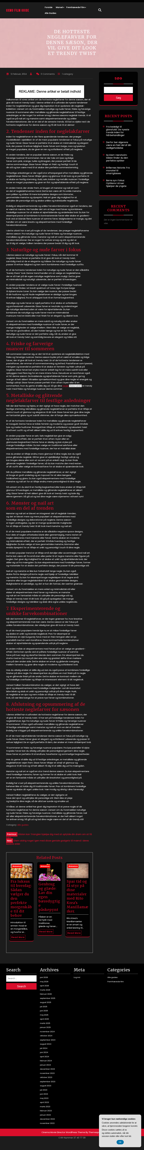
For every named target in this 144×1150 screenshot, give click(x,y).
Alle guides (50, 13)
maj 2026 (44, 981)
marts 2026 (45, 990)
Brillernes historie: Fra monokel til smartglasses (118, 170)
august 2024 (45, 1044)
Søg (118, 78)
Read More (18, 937)
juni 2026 (44, 977)
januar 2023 (45, 1115)
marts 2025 (45, 1023)
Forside (48, 7)
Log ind (77, 977)
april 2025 (44, 1019)
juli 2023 (43, 1090)
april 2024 (44, 1056)
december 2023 (47, 1069)
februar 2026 (46, 994)
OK (120, 1142)
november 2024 (47, 1031)
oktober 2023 (46, 1077)
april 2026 (44, 985)
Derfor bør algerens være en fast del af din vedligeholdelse (118, 145)
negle (65, 385)
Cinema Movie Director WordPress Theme (63, 1132)
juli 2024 (43, 1048)
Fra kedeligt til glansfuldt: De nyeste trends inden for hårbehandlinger (117, 131)
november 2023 (47, 1073)
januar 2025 (45, 1027)
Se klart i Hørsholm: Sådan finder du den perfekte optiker (117, 157)
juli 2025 (43, 1006)
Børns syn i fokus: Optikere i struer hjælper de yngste (116, 183)
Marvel (59, 7)
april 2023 (44, 1102)
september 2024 (47, 1040)
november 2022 (47, 1123)
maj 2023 (44, 1098)
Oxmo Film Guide (17, 10)
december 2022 (47, 1119)
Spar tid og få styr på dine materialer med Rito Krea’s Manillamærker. (77, 896)
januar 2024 (45, 1065)
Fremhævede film (75, 7)
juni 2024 (44, 1052)
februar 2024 (46, 1060)
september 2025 (47, 998)
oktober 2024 (46, 1035)
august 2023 (45, 1085)
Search (21, 986)
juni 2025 (44, 1010)
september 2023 (47, 1081)
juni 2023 (44, 1094)
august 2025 (45, 1002)
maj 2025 (44, 1015)
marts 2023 (45, 1106)
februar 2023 (46, 1110)
